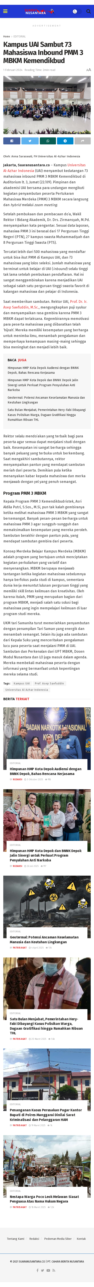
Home (6, 36)
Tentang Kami (15, 1238)
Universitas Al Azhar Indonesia (26, 689)
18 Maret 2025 (38, 1207)
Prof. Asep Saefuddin (49, 683)
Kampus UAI (22, 683)
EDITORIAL (20, 36)
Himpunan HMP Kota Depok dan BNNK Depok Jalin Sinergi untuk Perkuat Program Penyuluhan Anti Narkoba (43, 385)
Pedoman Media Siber (58, 1238)
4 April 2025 (37, 948)
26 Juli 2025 (32, 866)
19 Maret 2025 (38, 1125)
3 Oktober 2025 (34, 779)
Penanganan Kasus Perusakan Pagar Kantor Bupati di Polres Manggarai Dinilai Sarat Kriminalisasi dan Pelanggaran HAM (46, 1115)
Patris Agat (20, 948)
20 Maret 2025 (38, 1039)
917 (44, 866)
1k (51, 1125)
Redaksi (17, 779)
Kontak (81, 1238)
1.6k (52, 1039)
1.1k (50, 948)
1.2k (52, 1207)
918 (49, 779)
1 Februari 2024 (13, 70)
